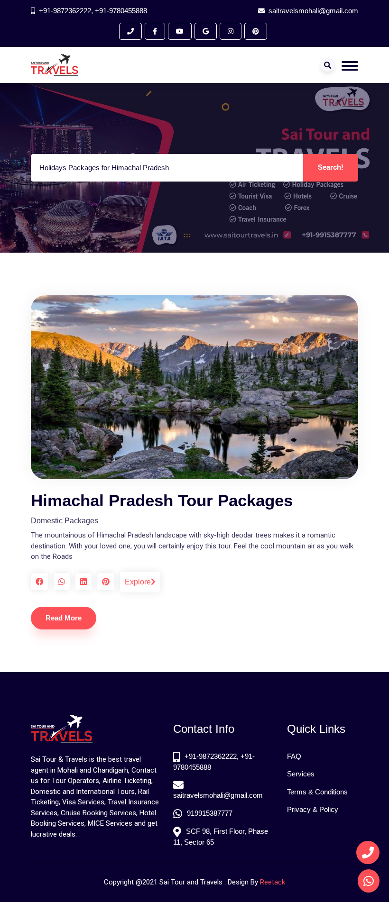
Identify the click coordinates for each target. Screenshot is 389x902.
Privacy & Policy (312, 809)
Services (301, 774)
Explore (138, 582)
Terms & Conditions (317, 792)
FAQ (294, 756)
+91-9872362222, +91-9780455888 (93, 11)
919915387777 (209, 813)
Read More (64, 618)
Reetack (272, 882)
